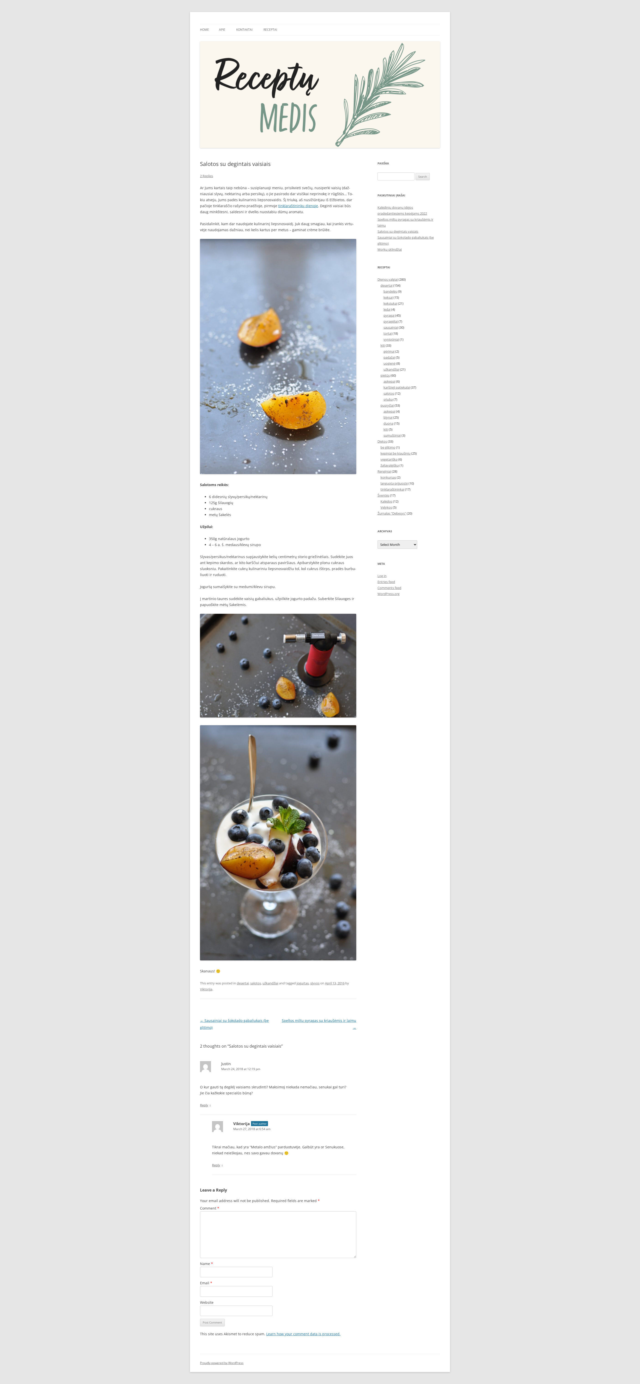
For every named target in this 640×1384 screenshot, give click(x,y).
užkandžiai (270, 983)
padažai (389, 357)
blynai (388, 417)
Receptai (270, 29)
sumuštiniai (392, 435)
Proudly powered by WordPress (222, 1363)
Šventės (383, 495)
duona (388, 423)
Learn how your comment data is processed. (303, 1334)
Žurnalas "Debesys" (392, 513)
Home (204, 29)
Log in (382, 576)
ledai (387, 309)
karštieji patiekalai (397, 387)
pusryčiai (387, 405)
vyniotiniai (391, 339)
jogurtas (302, 983)
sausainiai (391, 327)
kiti (382, 345)
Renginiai (384, 471)
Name (206, 1263)
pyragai (389, 315)
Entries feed (386, 582)
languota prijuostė (394, 483)
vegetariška (389, 459)
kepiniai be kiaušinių (395, 453)
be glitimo (387, 447)
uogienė (390, 363)
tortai (388, 333)
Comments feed (389, 588)
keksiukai (390, 303)
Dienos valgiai (388, 279)
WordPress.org (389, 594)
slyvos (315, 983)
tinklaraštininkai (392, 489)
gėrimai (389, 351)
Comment (209, 1208)
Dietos (382, 441)
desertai (243, 983)
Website (207, 1302)
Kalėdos (386, 501)
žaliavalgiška (389, 465)
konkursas (388, 477)
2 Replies (206, 176)
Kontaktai (244, 29)
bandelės (390, 291)
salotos (255, 983)
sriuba (388, 399)
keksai (388, 297)
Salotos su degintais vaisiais (398, 231)
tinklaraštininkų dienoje (298, 205)
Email (206, 1283)
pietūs (385, 375)
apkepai (389, 381)
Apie (222, 29)
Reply (204, 1105)
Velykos (386, 507)
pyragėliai (391, 321)
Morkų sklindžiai (390, 249)
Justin (226, 1063)
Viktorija (206, 989)
